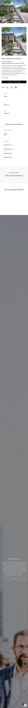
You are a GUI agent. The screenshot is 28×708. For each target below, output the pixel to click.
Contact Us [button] (14, 578)
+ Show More (5, 77)
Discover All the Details (14, 82)
